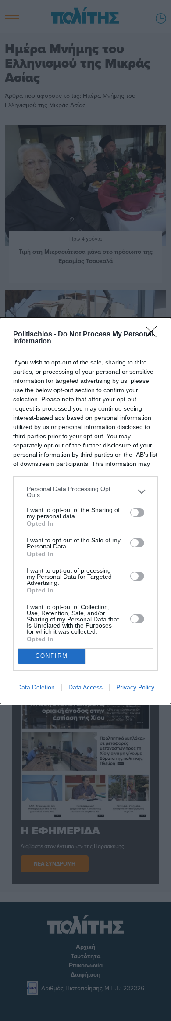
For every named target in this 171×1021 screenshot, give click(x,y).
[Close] (154, 334)
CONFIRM (52, 656)
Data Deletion (36, 687)
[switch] (137, 512)
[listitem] (85, 492)
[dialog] (85, 510)
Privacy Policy (135, 687)
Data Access (85, 687)
